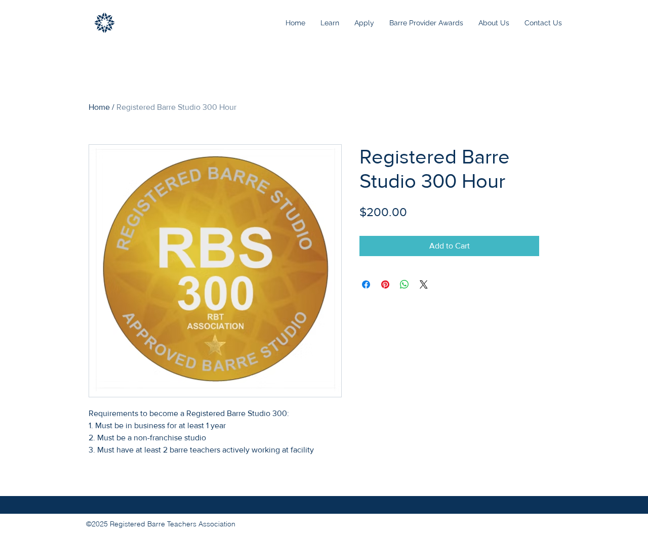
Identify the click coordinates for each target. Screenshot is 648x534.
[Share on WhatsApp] (404, 284)
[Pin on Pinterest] (385, 284)
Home (99, 107)
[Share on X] (424, 284)
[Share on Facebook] (366, 284)
